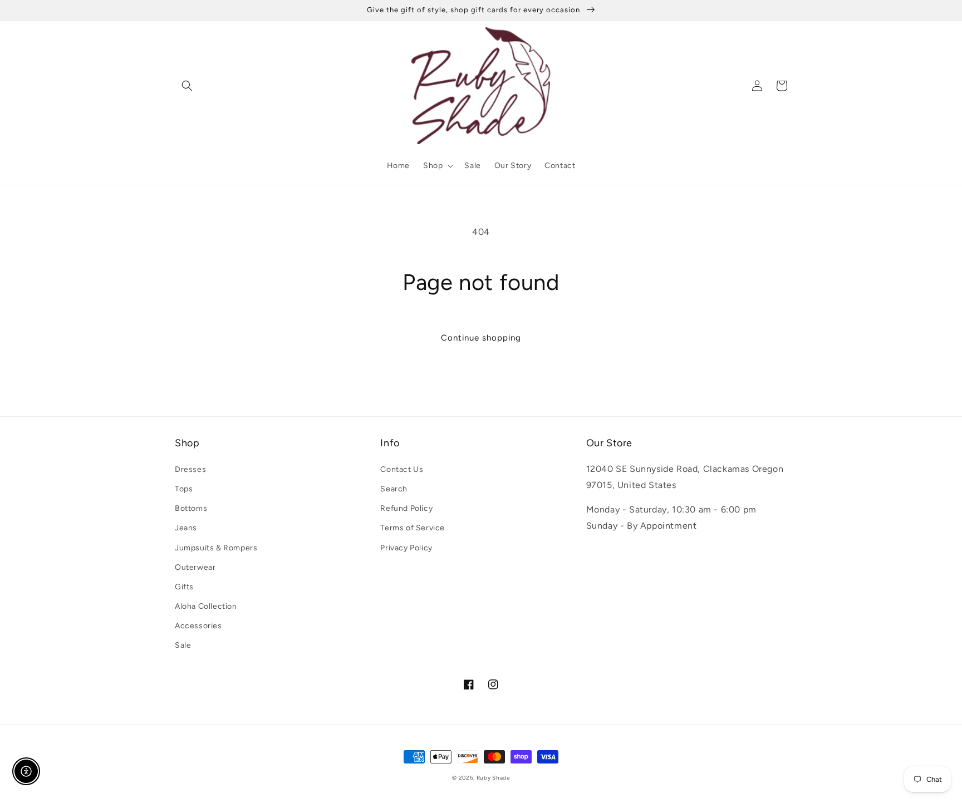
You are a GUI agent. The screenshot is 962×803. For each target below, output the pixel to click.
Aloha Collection (206, 606)
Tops (184, 489)
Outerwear (195, 567)
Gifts (184, 587)
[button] (187, 85)
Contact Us (401, 469)
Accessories (198, 625)
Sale (183, 645)
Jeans (186, 528)
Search (394, 489)
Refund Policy (406, 508)
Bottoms (191, 508)
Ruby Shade (493, 777)
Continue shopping (481, 338)
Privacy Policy (406, 548)
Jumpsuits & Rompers (216, 548)
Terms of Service (412, 528)
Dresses (190, 469)
